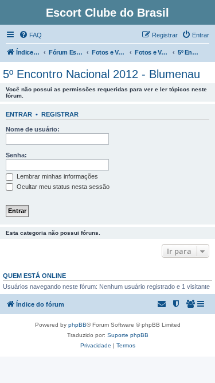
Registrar (60, 114)
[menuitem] (30, 35)
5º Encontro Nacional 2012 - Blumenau (101, 74)
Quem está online (34, 275)
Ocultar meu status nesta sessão (62, 186)
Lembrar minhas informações (56, 176)
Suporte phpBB (127, 335)
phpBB (77, 325)
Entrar (19, 114)
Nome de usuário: (33, 129)
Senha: (16, 155)
